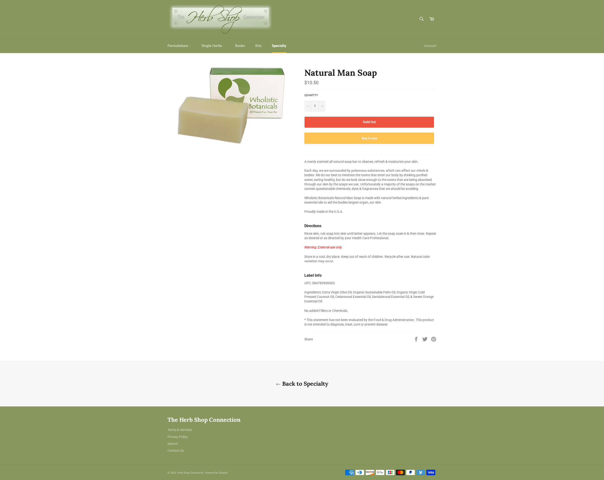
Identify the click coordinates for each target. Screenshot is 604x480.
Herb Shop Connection (190, 472)
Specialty (279, 46)
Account (430, 46)
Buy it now (369, 138)
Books (240, 46)
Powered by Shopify (216, 472)
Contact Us (176, 450)
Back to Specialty (304, 383)
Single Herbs (212, 46)
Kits (258, 46)
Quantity (311, 95)
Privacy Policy (178, 437)
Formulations (178, 46)
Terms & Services (180, 430)
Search (173, 444)
